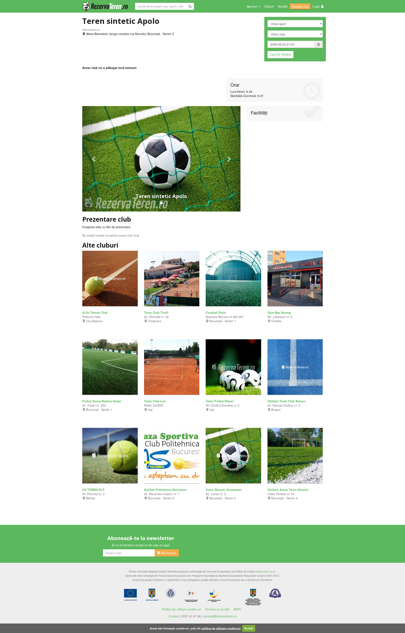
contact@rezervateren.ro (220, 616)
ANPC (237, 609)
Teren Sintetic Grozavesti (224, 490)
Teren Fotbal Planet (220, 401)
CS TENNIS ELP (93, 490)
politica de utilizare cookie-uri (220, 628)
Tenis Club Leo (155, 401)
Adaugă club (300, 6)
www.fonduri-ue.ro (265, 571)
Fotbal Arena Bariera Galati (102, 401)
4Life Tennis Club (95, 312)
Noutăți (283, 6)
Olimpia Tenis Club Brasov (286, 401)
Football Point (216, 312)
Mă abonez (168, 553)
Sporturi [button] (252, 6)
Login (317, 6)
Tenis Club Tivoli (156, 312)
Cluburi (269, 6)
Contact (174, 616)
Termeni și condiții (217, 609)
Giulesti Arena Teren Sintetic (288, 490)
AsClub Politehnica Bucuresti (165, 490)
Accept (248, 628)
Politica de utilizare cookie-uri (181, 609)
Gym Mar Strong (279, 312)
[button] (94, 158)
